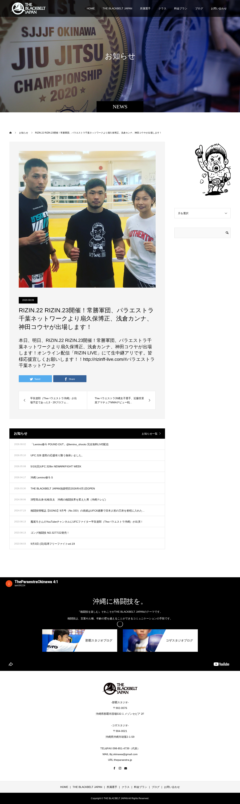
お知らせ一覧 (150, 433)
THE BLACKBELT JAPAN (117, 8)
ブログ (199, 8)
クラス (162, 8)
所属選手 (145, 8)
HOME (91, 8)
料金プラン (180, 8)
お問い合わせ (219, 8)
